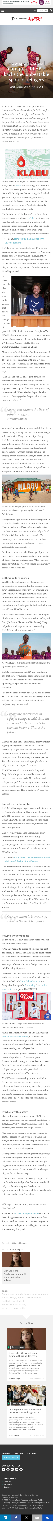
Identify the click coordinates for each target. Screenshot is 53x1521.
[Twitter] (3, 1469)
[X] (26, 1517)
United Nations (34, 1297)
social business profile (13, 1308)
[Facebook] (8, 1469)
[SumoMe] (47, 1517)
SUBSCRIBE (43, 10)
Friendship (30, 985)
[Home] (26, 19)
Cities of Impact (16, 1249)
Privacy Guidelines (10, 1498)
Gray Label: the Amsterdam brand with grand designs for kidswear (15, 1275)
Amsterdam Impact (12, 1294)
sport (21, 1297)
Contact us (7, 1487)
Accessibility (17, 1495)
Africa (5, 1297)
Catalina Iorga (17, 87)
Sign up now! (10, 1457)
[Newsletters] (16, 1469)
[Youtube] (12, 1469)
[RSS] (21, 1469)
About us (7, 1482)
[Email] (37, 1517)
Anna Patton (14, 1435)
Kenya (13, 1297)
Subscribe (6, 1495)
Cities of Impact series (27, 1213)
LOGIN (33, 10)
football (6, 1301)
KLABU (31, 218)
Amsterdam (30, 1294)
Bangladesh (18, 1301)
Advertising (7, 1484)
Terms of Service (31, 1495)
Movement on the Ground (15, 1036)
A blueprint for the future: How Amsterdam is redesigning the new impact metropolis (25, 1412)
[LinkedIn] (5, 1517)
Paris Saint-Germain (30, 981)
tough (18, 185)
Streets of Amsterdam (13, 1304)
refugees (43, 1294)
